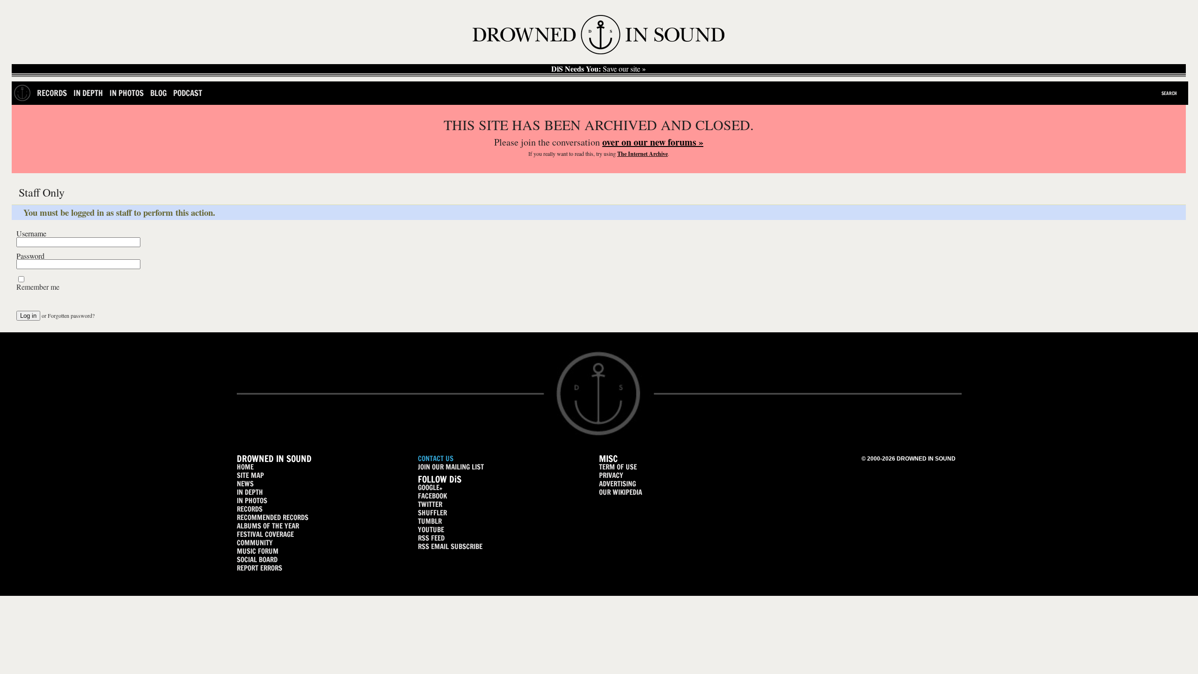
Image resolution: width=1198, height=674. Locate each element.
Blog (158, 93)
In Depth (88, 93)
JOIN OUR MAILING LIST (451, 467)
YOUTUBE (431, 530)
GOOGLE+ (430, 487)
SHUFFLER (432, 513)
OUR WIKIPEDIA (620, 492)
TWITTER (430, 504)
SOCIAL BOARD (257, 559)
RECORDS (250, 509)
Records (52, 93)
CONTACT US (435, 458)
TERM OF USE (618, 467)
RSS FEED (431, 538)
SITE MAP (250, 475)
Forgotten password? (71, 315)
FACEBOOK (432, 496)
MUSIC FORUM (257, 551)
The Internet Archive (642, 154)
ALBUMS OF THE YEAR (268, 526)
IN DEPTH (250, 492)
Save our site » (598, 68)
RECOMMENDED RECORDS (272, 517)
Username (31, 233)
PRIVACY (611, 475)
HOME (245, 467)
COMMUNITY (255, 543)
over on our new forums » (652, 142)
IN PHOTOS (252, 501)
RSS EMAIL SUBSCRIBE (450, 546)
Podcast (187, 93)
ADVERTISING (617, 484)
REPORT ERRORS (259, 568)
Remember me (37, 287)
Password (30, 256)
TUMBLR (430, 521)
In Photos (127, 93)
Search (1169, 93)
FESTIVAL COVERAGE (265, 534)
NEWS (245, 484)
